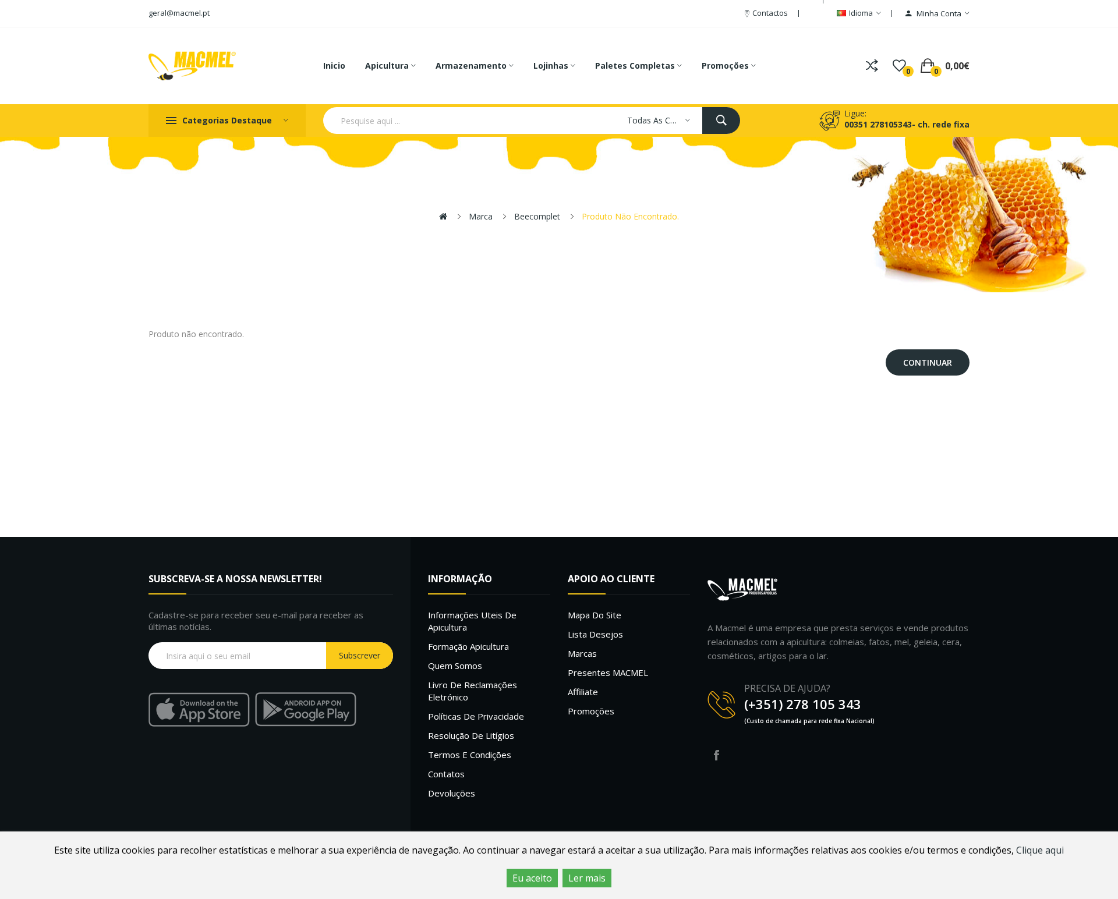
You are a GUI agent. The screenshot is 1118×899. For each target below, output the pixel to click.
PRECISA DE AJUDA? (787, 688)
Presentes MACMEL (608, 672)
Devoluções (451, 793)
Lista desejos (595, 634)
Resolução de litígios (471, 735)
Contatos (446, 774)
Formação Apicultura (468, 646)
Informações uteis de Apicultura (472, 621)
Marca (481, 216)
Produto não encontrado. (630, 216)
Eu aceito (532, 878)
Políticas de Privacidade (476, 716)
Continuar (927, 362)
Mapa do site (594, 615)
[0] (899, 65)
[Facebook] (716, 755)
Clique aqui (1040, 850)
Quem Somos (455, 665)
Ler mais (587, 878)
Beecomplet (537, 216)
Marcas (582, 653)
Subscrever (359, 655)
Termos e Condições (469, 754)
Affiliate (583, 692)
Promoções (591, 711)
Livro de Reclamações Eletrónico (472, 691)
